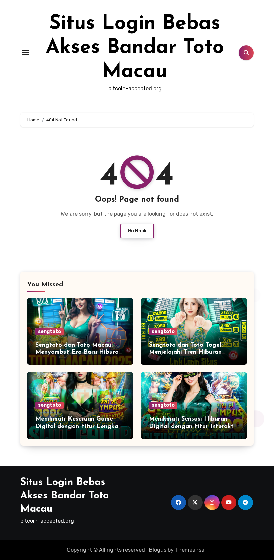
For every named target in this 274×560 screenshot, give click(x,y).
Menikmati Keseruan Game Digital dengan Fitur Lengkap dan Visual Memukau (78, 426)
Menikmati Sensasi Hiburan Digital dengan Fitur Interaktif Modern (193, 426)
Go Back (137, 231)
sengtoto (49, 331)
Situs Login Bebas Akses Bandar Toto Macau (135, 48)
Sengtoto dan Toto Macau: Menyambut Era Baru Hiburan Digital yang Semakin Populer (78, 352)
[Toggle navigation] (25, 53)
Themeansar (190, 550)
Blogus (157, 550)
